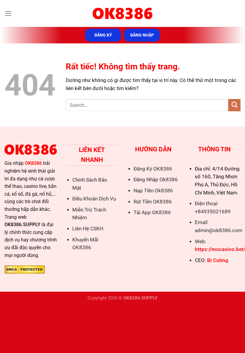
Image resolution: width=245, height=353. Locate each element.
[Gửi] (234, 105)
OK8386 (33, 163)
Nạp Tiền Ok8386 (153, 191)
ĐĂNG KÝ (103, 35)
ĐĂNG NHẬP (142, 35)
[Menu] (8, 13)
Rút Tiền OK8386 (153, 202)
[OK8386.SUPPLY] (122, 13)
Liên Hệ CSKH (87, 229)
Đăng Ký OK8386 (153, 169)
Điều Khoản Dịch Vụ (94, 199)
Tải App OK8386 (152, 212)
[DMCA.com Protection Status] (24, 269)
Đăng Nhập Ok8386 (156, 179)
